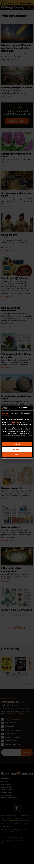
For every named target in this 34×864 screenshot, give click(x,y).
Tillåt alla (17, 444)
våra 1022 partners (13, 422)
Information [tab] (14, 413)
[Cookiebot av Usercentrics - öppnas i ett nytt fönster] (20, 408)
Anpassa (16, 449)
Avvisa (17, 455)
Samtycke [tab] (5, 413)
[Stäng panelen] (31, 408)
